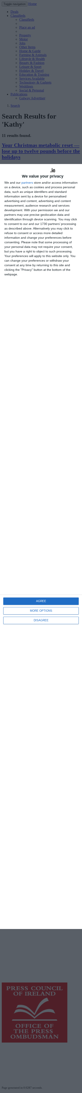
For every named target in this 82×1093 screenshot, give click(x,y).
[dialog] (41, 546)
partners (27, 182)
